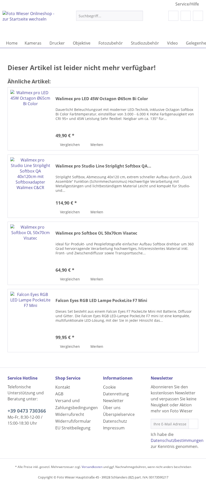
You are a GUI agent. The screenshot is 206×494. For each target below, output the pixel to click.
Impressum (114, 428)
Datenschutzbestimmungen (177, 440)
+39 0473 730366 (27, 411)
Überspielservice (119, 414)
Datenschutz (115, 421)
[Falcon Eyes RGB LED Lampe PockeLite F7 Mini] (30, 321)
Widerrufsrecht (69, 414)
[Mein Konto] (186, 16)
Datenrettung (116, 394)
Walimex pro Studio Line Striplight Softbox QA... (103, 166)
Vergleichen (69, 144)
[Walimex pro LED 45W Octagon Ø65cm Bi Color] (30, 119)
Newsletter (113, 400)
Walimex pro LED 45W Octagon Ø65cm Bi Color (102, 98)
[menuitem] (109, 18)
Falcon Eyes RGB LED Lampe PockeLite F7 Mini (101, 300)
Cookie (109, 387)
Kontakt (62, 387)
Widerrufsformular (73, 421)
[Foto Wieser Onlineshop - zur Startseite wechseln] (31, 23)
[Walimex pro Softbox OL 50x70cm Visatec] (30, 253)
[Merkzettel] (173, 16)
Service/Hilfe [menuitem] (187, 4)
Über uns (112, 407)
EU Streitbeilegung (72, 428)
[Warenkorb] (198, 16)
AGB (59, 394)
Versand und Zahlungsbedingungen (76, 404)
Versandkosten (92, 467)
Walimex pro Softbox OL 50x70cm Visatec (96, 233)
